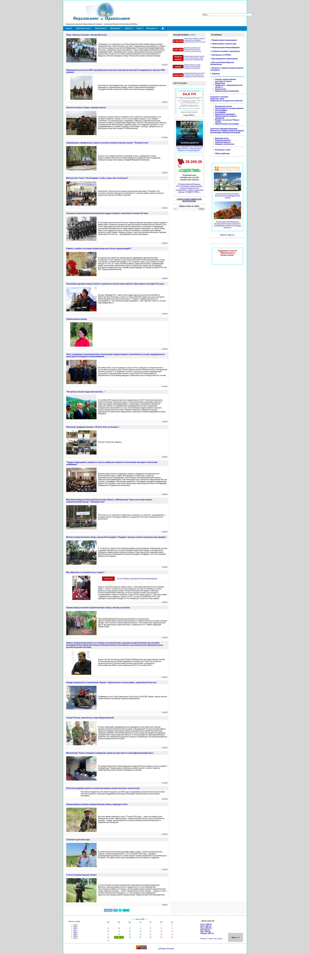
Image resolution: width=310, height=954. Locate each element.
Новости (128, 28)
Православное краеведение (224, 40)
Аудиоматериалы (223, 142)
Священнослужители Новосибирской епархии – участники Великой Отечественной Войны (101, 24)
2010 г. (75, 938)
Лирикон (216, 74)
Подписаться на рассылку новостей (226, 101)
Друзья (231, 235)
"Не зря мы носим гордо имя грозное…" (85, 392)
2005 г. (75, 927)
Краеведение (115, 28)
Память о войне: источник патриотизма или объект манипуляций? (98, 248)
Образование (100, 28)
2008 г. (75, 933)
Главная (68, 28)
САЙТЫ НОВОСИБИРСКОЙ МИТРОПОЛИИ (189, 200)
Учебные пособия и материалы (226, 51)
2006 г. (75, 929)
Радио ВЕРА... (189, 115)
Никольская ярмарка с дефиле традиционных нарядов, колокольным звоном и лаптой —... (194, 41)
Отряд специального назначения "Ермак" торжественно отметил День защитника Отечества (111, 682)
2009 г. (75, 934)
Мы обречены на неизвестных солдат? (85, 572)
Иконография (221, 110)
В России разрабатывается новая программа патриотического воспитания (103, 788)
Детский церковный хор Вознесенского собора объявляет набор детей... (193, 49)
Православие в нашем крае (224, 44)
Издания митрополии (224, 144)
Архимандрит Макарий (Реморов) (225, 132)
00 (76, 925)
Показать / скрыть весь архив (211, 938)
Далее (126, 910)
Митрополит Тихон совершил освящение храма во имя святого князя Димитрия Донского (109, 753)
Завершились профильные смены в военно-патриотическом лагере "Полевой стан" (107, 143)
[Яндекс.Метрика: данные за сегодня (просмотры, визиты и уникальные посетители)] (166, 949)
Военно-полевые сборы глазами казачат (86, 107)
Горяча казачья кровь (76, 319)
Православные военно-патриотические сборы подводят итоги (97, 804)
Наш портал (151, 28)
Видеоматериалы (223, 140)
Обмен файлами (222, 153)
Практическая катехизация (227, 124)
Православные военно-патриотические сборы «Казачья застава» (98, 608)
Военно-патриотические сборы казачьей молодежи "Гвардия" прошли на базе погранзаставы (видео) (116, 537)
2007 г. (75, 931)
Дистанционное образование (225, 59)
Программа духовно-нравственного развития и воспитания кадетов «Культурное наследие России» (115, 284)
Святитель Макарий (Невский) (223, 129)
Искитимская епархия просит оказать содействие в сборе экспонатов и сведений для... (194, 58)
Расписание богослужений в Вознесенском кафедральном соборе (227, 196)
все (193, 35)
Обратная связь (217, 99)
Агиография (220, 112)
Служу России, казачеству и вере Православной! (90, 718)
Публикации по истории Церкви (229, 108)
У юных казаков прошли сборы (81, 875)
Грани (139, 28)
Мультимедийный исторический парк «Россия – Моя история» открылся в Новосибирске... (189, 148)
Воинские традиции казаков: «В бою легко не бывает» (92, 427)
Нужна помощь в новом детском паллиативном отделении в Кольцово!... (192, 66)
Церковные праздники (225, 114)
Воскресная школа (223, 106)
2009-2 (75, 936)
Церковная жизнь (83, 28)
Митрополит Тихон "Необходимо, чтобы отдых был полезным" (97, 178)
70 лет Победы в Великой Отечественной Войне (137, 579)
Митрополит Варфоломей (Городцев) (227, 131)
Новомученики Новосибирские (226, 47)
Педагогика (220, 83)
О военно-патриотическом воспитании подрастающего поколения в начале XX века (107, 213)
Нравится (224, 235)
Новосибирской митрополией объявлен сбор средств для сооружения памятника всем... (194, 75)
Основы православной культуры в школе (225, 80)
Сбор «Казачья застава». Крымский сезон (86, 35)
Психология (220, 89)
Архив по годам (74, 921)
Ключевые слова (222, 150)
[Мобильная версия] (163, 28)
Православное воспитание (227, 91)
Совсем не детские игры (78, 840)
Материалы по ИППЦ (221, 55)
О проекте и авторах (219, 97)
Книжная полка (222, 138)
